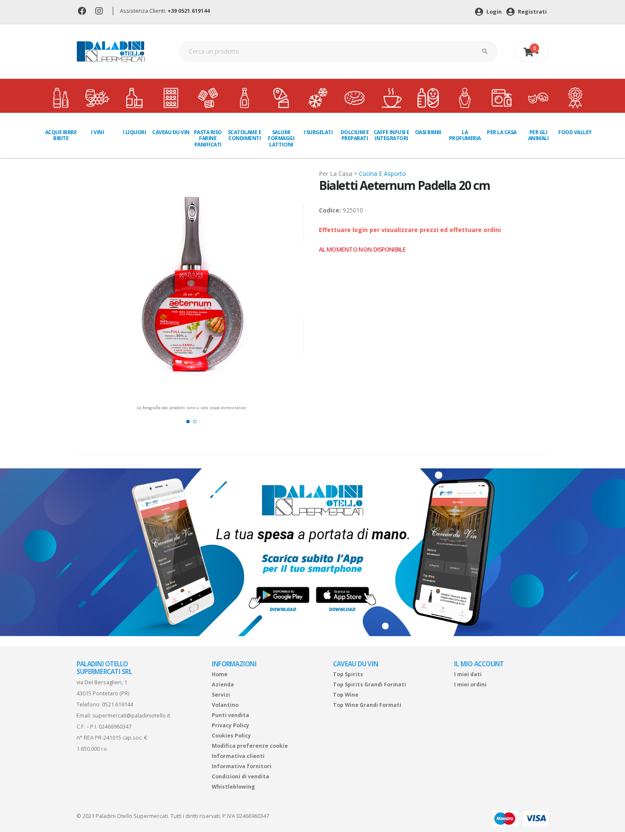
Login (493, 11)
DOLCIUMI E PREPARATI (355, 135)
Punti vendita (230, 715)
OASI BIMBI (428, 132)
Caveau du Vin (171, 132)
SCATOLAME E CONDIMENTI (244, 135)
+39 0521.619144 (189, 10)
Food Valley (575, 132)
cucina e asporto (382, 173)
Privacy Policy (230, 725)
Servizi (221, 694)
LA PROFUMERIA (465, 135)
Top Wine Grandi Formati (367, 705)
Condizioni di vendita (240, 776)
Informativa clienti (238, 756)
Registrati (532, 11)
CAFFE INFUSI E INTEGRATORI (391, 135)
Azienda (223, 684)
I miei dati (468, 674)
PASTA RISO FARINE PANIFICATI (208, 138)
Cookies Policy (231, 735)
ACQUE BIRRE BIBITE (61, 135)
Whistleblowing (233, 786)
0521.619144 (117, 704)
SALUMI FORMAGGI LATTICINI (281, 138)
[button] (188, 421)
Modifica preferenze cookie (250, 745)
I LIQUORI (134, 132)
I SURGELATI (318, 132)
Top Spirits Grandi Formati (369, 684)
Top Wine (345, 694)
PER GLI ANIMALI (538, 135)
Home (219, 674)
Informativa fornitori (241, 766)
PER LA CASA (502, 132)
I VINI (97, 132)
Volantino (225, 705)
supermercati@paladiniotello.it (131, 715)
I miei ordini (470, 684)
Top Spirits (348, 674)
